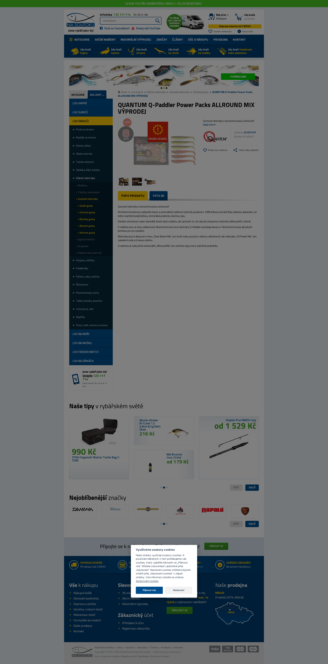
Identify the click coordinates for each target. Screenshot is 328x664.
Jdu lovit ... (97, 95)
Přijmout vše (149, 590)
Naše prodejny (82, 625)
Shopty (125, 656)
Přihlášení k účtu (133, 623)
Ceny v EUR (247, 31)
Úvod (124, 92)
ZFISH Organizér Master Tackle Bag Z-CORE (96, 459)
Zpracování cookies (147, 581)
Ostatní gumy (200, 92)
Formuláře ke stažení (87, 620)
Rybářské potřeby (104, 647)
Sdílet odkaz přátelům (249, 150)
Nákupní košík (82, 593)
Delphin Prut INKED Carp (241, 420)
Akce (119, 647)
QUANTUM (250, 132)
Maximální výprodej (135, 604)
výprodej (136, 39)
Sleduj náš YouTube (147, 28)
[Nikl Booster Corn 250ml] (150, 467)
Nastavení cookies (160, 656)
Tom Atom (143, 656)
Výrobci (130, 647)
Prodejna (220, 39)
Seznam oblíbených (223, 31)
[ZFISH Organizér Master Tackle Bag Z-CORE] (99, 433)
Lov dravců (137, 92)
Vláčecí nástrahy (156, 92)
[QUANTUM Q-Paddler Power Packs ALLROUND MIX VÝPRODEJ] (158, 146)
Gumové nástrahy (179, 92)
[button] (252, 487)
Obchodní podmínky (86, 598)
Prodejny (166, 647)
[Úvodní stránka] (79, 19)
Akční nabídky (105, 39)
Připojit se (216, 546)
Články (177, 39)
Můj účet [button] (221, 17)
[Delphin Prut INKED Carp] (229, 444)
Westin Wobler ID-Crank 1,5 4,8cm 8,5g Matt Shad (150, 425)
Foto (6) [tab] (158, 196)
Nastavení (178, 590)
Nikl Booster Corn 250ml (174, 456)
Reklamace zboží (84, 614)
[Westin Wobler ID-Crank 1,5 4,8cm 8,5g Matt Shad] (178, 433)
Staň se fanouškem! (116, 28)
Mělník (219, 592)
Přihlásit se (179, 610)
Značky (161, 39)
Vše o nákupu (198, 39)
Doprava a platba (84, 604)
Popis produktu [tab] (132, 196)
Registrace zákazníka (136, 628)
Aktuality (142, 647)
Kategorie (82, 39)
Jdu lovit (85, 51)
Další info (208, 125)
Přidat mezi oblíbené (217, 150)
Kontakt (239, 39)
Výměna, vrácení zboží (87, 609)
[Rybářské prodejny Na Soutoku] (234, 613)
